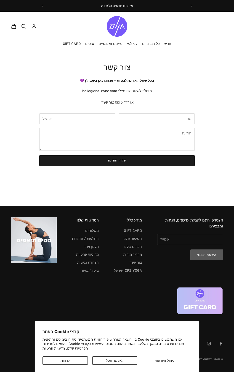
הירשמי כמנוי (206, 255)
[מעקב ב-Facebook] (220, 343)
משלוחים (92, 231)
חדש (167, 44)
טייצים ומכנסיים (111, 44)
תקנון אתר (91, 247)
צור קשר (136, 262)
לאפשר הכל (114, 360)
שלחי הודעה (117, 160)
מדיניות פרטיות (54, 348)
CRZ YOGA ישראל (128, 270)
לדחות (65, 360)
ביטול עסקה (90, 270)
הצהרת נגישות (88, 262)
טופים (89, 44)
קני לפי (132, 44)
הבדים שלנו (133, 247)
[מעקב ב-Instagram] (209, 343)
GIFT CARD (72, 44)
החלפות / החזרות (85, 239)
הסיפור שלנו (132, 239)
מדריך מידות (132, 254)
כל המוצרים (151, 44)
